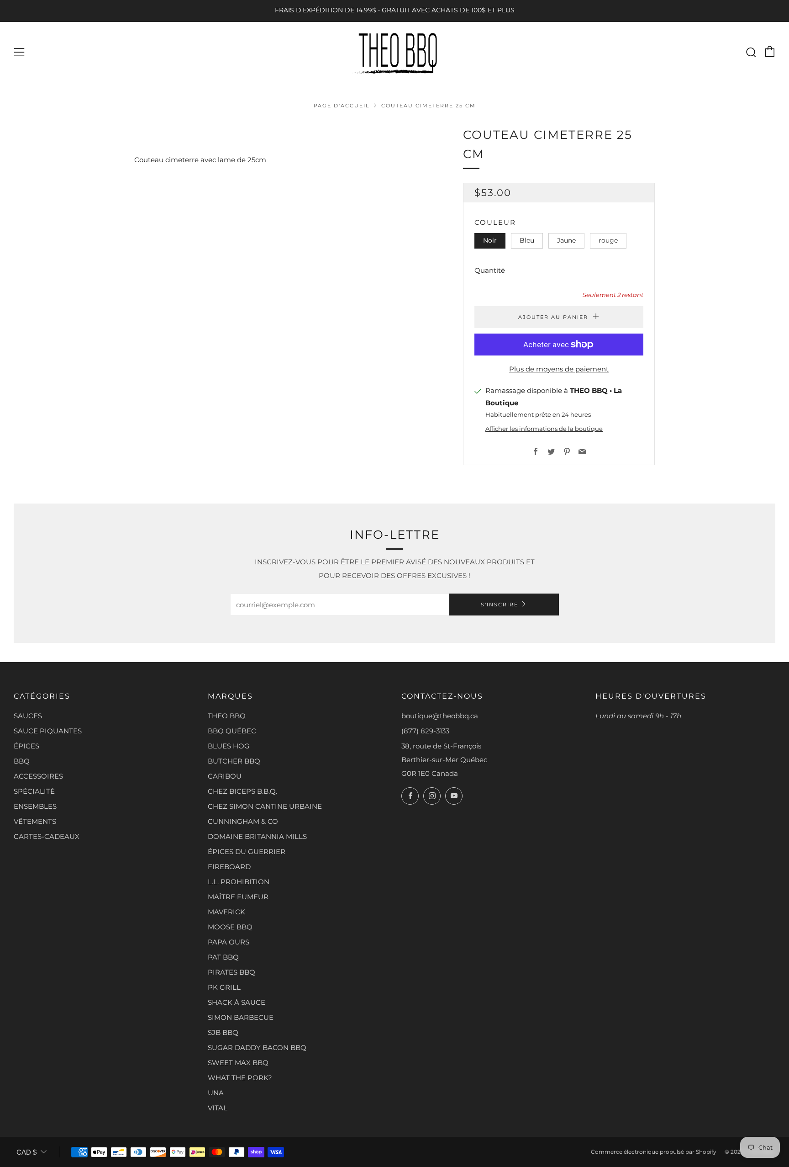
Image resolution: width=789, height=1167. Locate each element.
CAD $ (26, 1152)
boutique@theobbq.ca (439, 715)
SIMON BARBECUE (241, 1017)
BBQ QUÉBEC (232, 731)
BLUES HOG (229, 746)
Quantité (489, 270)
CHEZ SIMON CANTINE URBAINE (265, 806)
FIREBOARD (229, 866)
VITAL (217, 1107)
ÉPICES (26, 746)
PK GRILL (224, 987)
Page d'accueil (341, 105)
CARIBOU (225, 776)
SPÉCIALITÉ (34, 791)
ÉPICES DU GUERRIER (246, 851)
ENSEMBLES (35, 806)
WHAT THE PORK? (240, 1077)
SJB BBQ (223, 1032)
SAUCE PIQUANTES (48, 731)
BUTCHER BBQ (234, 761)
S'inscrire (499, 604)
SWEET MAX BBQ (238, 1062)
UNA (216, 1092)
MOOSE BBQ (230, 927)
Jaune (566, 240)
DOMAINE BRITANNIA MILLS (257, 836)
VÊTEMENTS (35, 821)
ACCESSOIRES (38, 776)
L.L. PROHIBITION (238, 881)
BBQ (22, 761)
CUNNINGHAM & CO (243, 821)
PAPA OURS (228, 942)
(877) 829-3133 (425, 731)
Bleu (527, 240)
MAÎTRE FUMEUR (238, 896)
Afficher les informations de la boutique (544, 428)
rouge (608, 240)
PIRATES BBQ (231, 972)
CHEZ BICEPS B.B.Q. (242, 791)
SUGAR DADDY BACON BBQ (257, 1047)
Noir (490, 240)
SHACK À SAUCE (236, 1002)
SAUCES (28, 715)
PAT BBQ (223, 957)
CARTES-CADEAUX (46, 836)
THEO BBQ (227, 715)
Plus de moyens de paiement (559, 369)
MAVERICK (226, 911)
